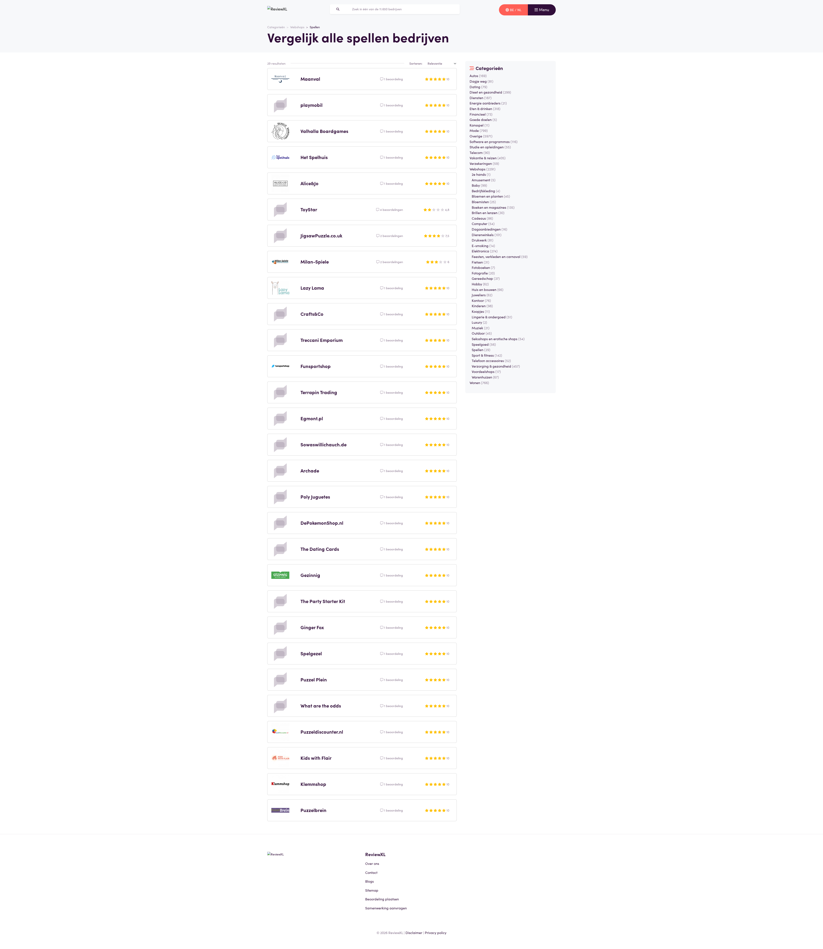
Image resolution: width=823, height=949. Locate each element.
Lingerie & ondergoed (492, 316)
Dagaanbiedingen (489, 229)
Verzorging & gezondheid (496, 366)
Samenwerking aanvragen (386, 908)
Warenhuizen (485, 377)
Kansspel (480, 125)
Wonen (479, 382)
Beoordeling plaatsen (382, 899)
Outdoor (482, 333)
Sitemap (371, 890)
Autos (478, 75)
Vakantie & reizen (488, 157)
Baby (479, 185)
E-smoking (483, 245)
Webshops (297, 27)
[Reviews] (277, 9)
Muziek (481, 327)
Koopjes (481, 311)
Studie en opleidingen (490, 147)
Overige (481, 136)
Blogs (369, 881)
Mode (479, 130)
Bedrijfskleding (486, 190)
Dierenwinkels (487, 234)
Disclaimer (413, 932)
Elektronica (485, 251)
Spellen (481, 349)
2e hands (481, 174)
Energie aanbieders (488, 103)
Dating (478, 86)
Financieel (481, 114)
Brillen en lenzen (488, 212)
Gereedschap (486, 278)
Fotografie (483, 273)
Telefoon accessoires (491, 360)
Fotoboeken (483, 267)
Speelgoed (484, 344)
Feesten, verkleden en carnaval (500, 256)
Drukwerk (482, 240)
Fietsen (480, 262)
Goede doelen (483, 119)
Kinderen (482, 305)
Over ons (372, 863)
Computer (483, 223)
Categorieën (276, 27)
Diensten (481, 97)
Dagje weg (481, 81)
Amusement (484, 179)
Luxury (479, 322)
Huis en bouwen (487, 289)
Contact (371, 872)
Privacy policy (435, 932)
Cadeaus (482, 218)
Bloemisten (484, 201)
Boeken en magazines (493, 207)
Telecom (480, 152)
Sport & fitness (487, 355)
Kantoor (481, 300)
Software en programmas (494, 141)
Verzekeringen (484, 163)
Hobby (480, 284)
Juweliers (482, 294)
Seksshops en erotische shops (498, 338)
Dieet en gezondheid (490, 92)
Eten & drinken (485, 108)
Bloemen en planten (491, 196)
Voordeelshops (486, 371)
